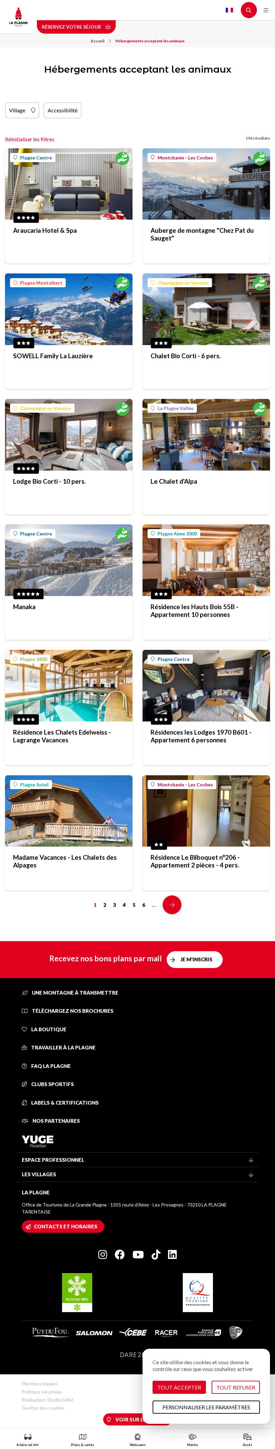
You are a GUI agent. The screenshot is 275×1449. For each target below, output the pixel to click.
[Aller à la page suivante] (172, 904)
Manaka (24, 606)
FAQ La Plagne (50, 1066)
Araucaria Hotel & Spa (45, 230)
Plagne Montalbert (41, 283)
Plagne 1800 (33, 659)
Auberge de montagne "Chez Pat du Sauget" (202, 234)
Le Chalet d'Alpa (174, 481)
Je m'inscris (196, 959)
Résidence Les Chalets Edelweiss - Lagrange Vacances (62, 736)
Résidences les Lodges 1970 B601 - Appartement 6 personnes (201, 736)
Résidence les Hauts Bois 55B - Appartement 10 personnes (194, 610)
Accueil (97, 40)
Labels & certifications (64, 1103)
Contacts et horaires (65, 1226)
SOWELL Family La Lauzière (53, 356)
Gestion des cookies (43, 1408)
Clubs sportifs (52, 1084)
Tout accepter (179, 1387)
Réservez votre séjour (72, 27)
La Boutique (48, 1029)
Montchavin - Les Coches (185, 157)
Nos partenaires (56, 1121)
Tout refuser (235, 1387)
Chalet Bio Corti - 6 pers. (186, 356)
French (229, 10)
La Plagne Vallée (176, 408)
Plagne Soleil (34, 784)
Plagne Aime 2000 (177, 533)
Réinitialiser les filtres (29, 139)
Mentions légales (40, 1383)
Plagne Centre (36, 157)
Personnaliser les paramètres (206, 1407)
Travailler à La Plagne (63, 1047)
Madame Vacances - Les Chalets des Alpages (65, 861)
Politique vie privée (42, 1392)
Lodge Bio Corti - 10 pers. (49, 481)
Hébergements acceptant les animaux (149, 40)
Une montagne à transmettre (74, 993)
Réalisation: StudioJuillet (47, 1400)
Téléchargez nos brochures (72, 1011)
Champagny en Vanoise (183, 283)
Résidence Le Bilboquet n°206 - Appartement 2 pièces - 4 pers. (195, 861)
